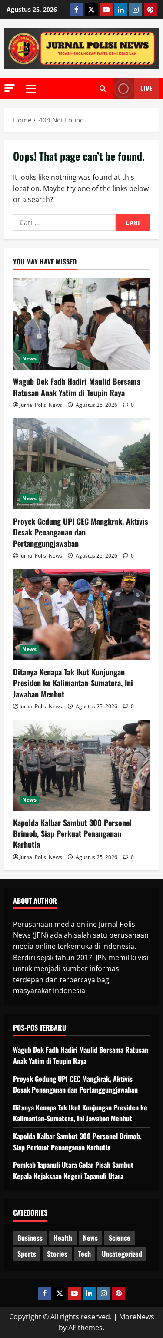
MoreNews (136, 1316)
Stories (57, 1254)
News (29, 358)
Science (119, 1237)
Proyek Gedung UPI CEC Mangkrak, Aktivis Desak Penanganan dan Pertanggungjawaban (80, 531)
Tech (84, 1254)
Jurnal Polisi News (41, 405)
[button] (9, 88)
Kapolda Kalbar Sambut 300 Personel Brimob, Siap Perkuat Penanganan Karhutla (72, 833)
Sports (26, 1254)
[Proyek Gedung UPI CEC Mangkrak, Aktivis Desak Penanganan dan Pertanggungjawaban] (81, 463)
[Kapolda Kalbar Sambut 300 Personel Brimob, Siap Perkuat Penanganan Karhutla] (81, 765)
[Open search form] (103, 88)
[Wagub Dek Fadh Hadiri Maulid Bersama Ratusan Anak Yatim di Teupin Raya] (81, 324)
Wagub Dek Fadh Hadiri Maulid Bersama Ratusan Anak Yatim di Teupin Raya (76, 387)
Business (30, 1237)
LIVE (146, 88)
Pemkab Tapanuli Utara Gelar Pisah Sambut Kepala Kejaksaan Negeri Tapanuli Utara (73, 1170)
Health (62, 1237)
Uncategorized (122, 1254)
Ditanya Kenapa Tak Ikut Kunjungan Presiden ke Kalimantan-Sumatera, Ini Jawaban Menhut (73, 682)
